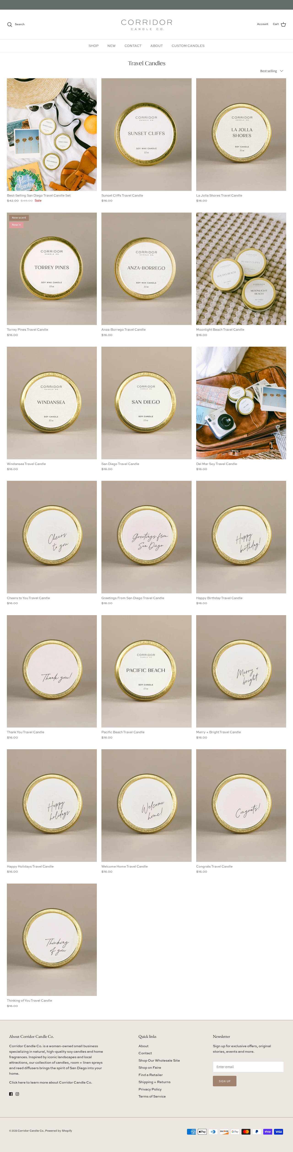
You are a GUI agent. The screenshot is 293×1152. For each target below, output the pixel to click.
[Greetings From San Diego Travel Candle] (146, 537)
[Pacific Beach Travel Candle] (146, 671)
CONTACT (133, 46)
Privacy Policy (150, 1089)
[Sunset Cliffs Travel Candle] (146, 134)
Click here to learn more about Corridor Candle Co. (50, 1082)
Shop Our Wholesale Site (159, 1060)
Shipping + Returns (154, 1082)
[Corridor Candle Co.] (147, 24)
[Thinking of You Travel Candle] (52, 940)
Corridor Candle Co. (31, 1131)
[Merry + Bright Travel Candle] (241, 671)
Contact (145, 1053)
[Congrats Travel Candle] (241, 805)
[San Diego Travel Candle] (146, 403)
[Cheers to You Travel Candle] (52, 537)
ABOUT (156, 46)
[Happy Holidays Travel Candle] (52, 805)
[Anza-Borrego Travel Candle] (146, 269)
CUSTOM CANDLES (188, 46)
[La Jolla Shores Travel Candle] (241, 134)
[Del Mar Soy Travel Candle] (241, 403)
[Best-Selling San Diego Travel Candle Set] (52, 134)
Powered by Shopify (58, 1131)
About (143, 1046)
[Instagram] (17, 1094)
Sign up (225, 1081)
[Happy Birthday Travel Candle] (241, 537)
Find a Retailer (150, 1075)
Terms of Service (152, 1096)
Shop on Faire (149, 1067)
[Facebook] (11, 1094)
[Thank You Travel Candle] (52, 671)
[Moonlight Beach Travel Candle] (241, 269)
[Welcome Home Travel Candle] (146, 805)
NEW (111, 46)
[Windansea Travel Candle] (52, 403)
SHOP (93, 46)
